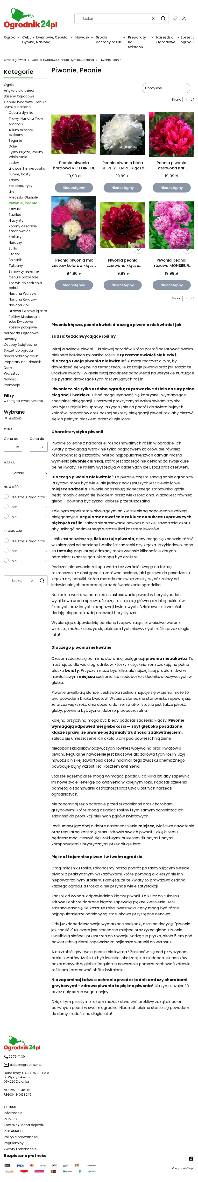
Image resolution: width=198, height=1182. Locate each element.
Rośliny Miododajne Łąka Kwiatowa (25, 319)
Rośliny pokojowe (23, 327)
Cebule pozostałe (23, 277)
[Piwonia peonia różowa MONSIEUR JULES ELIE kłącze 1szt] (171, 226)
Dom (8, 367)
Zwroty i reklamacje (20, 1149)
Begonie (15, 140)
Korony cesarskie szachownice (23, 228)
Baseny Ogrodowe (19, 96)
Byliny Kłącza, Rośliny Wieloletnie (26, 154)
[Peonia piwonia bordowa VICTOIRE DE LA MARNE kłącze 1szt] (73, 135)
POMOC (10, 1119)
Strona (176, 99)
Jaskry (14, 162)
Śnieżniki (15, 259)
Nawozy (10, 338)
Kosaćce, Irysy (20, 185)
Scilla (13, 248)
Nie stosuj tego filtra (28, 497)
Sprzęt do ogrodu (18, 350)
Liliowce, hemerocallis (27, 168)
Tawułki (15, 208)
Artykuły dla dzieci (19, 90)
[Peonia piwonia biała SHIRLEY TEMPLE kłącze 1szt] (122, 135)
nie (14, 516)
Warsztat (11, 373)
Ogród (9, 84)
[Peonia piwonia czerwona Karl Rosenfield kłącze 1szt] (171, 135)
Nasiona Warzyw (22, 293)
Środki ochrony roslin (21, 356)
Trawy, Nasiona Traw (26, 118)
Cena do (37, 438)
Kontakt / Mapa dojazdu (24, 1125)
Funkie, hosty (19, 174)
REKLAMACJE (14, 1131)
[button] (163, 18)
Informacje (13, 1113)
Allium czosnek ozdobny (21, 132)
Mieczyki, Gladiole (23, 197)
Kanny (14, 180)
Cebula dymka (21, 112)
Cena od (11, 438)
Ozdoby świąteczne (20, 344)
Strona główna (15, 60)
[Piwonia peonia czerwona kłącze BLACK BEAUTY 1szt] (122, 226)
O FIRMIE (10, 1107)
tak (14, 507)
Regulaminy (14, 1143)
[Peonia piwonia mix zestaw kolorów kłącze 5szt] (73, 226)
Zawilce (15, 214)
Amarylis (16, 124)
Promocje (12, 385)
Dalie (13, 146)
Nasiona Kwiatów (23, 299)
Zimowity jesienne (24, 271)
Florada (18, 473)
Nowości (11, 379)
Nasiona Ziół (19, 305)
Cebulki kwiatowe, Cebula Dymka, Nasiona (63, 60)
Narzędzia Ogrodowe (21, 333)
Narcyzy (15, 242)
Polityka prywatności (21, 1137)
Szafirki (14, 254)
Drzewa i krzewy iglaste (28, 310)
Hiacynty (16, 220)
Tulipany (16, 265)
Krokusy (15, 236)
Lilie (11, 191)
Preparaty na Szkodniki (23, 362)
